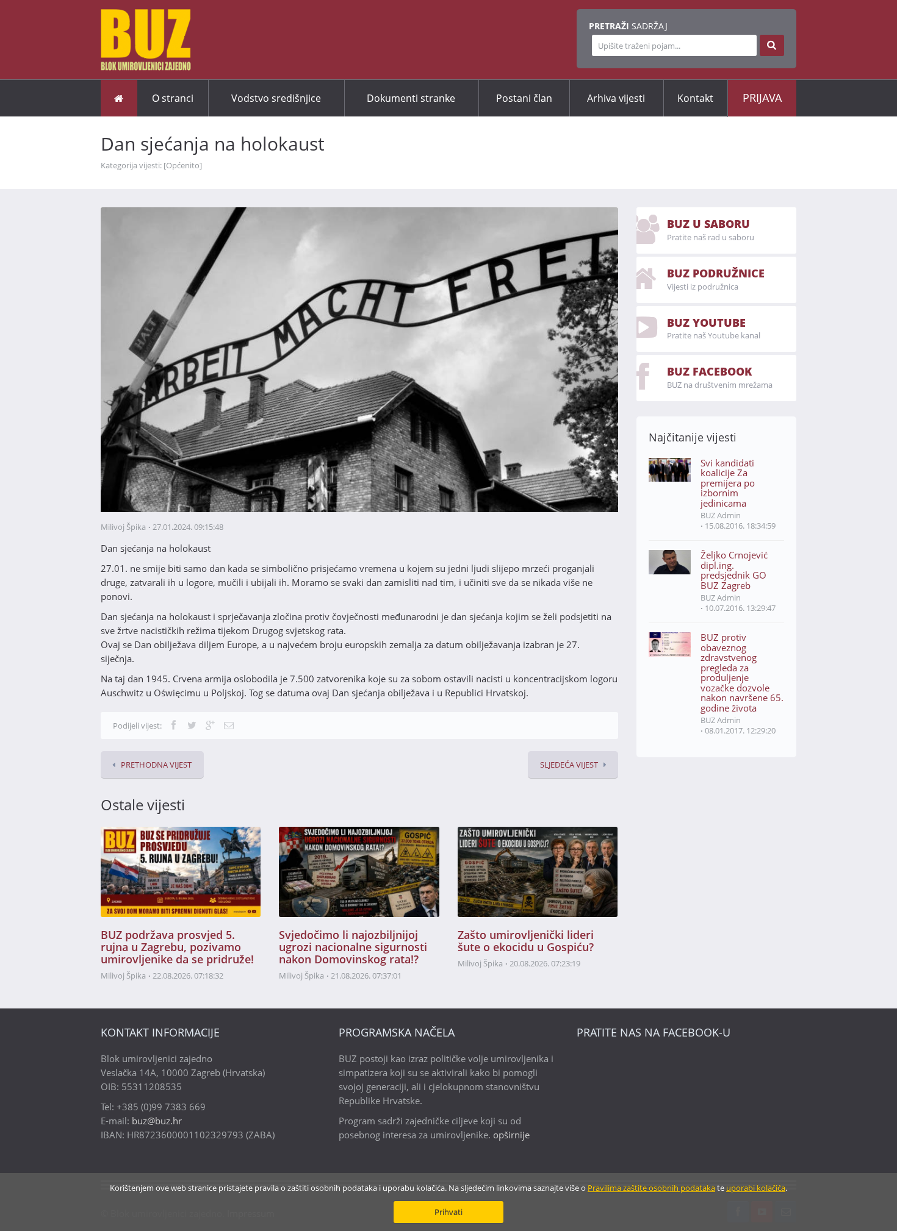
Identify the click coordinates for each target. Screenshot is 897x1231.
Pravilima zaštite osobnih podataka (651, 1187)
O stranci (172, 98)
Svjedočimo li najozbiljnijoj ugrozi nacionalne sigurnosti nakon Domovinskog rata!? (353, 946)
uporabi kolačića (755, 1187)
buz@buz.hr (157, 1121)
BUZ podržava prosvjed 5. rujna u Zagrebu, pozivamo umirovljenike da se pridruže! (177, 946)
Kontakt (695, 98)
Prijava (762, 97)
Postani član (524, 98)
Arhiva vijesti (616, 98)
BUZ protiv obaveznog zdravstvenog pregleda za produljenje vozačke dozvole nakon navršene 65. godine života (742, 672)
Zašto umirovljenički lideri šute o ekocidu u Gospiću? (526, 940)
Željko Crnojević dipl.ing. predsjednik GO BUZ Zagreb (734, 570)
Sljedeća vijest (569, 764)
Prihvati (448, 1212)
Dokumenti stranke (411, 98)
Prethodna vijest (156, 764)
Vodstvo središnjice (276, 98)
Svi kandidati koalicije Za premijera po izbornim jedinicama (728, 483)
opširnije (511, 1135)
